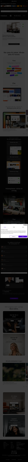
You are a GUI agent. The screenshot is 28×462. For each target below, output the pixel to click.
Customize (13, 236)
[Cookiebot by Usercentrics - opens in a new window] (24, 225)
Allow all (23, 236)
